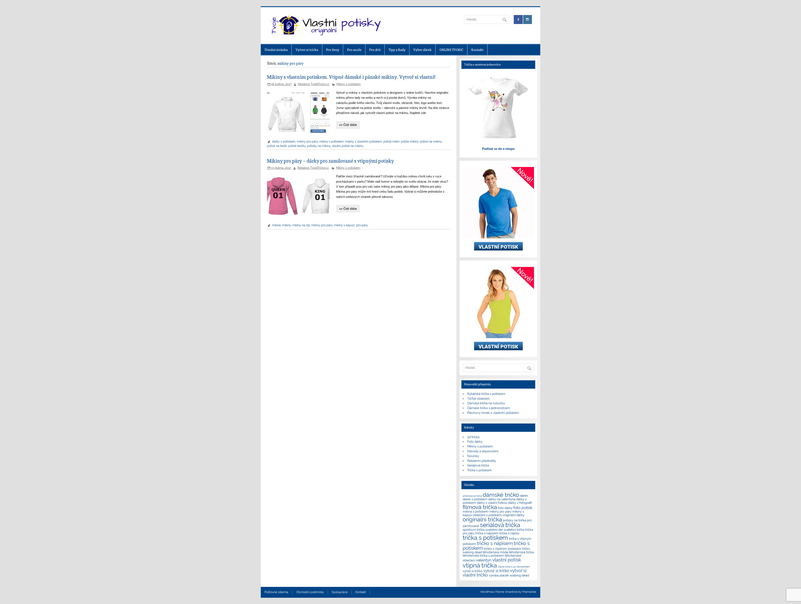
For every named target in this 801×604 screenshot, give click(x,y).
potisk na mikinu (431, 141)
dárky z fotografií (520, 503)
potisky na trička (514, 520)
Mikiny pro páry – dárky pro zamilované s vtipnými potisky (330, 161)
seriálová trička (500, 525)
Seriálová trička (478, 465)
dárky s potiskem (283, 141)
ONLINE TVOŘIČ (451, 50)
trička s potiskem (485, 537)
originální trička (482, 519)
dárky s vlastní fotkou (492, 503)
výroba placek (499, 575)
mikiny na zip (301, 225)
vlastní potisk (506, 559)
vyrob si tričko (472, 571)
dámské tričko (501, 495)
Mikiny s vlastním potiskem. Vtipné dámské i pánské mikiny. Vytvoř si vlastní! (351, 77)
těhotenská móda (495, 552)
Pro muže (354, 50)
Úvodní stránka (276, 50)
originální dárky (513, 515)
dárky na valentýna (501, 499)
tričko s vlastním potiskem (502, 549)
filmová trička (480, 507)
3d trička (473, 437)
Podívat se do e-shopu (498, 148)
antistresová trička (472, 496)
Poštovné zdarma (276, 592)
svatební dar (494, 530)
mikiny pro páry (307, 141)
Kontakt (477, 50)
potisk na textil (277, 146)
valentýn (483, 560)
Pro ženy (332, 50)
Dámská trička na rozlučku (486, 403)
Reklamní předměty (481, 461)
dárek (524, 496)
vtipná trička (480, 565)
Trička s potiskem (479, 470)
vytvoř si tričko (496, 570)
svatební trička (514, 530)
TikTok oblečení (478, 399)
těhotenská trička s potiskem (483, 555)
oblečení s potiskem (487, 515)
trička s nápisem (487, 533)
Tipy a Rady (397, 50)
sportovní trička (474, 530)
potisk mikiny (409, 141)
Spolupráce (340, 592)
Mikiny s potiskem (348, 84)
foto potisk (522, 507)
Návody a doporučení (482, 451)
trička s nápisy (509, 533)
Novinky (473, 456)
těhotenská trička (521, 552)
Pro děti (375, 50)
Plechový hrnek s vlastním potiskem (493, 413)
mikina (276, 225)
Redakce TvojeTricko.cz (313, 84)
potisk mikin (391, 141)
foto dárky (505, 508)
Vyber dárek (422, 50)
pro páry (362, 225)
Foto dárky (474, 442)
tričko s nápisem (495, 543)
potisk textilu (297, 146)
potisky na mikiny (318, 146)
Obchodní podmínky (310, 592)
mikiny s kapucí (344, 225)
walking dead (519, 575)
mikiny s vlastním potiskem (363, 141)
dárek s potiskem (475, 499)
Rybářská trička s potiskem (486, 394)
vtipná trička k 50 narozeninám (514, 566)
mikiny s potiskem (331, 141)
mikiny (286, 225)
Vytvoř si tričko (307, 50)
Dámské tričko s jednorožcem (488, 408)
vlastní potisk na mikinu (347, 146)
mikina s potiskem (476, 511)
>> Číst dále (348, 125)
